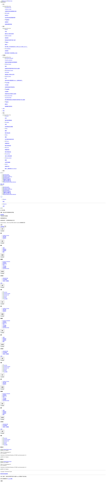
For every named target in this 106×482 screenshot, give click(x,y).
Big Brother (5, 263)
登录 (1, 184)
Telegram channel (7, 293)
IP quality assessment (6, 261)
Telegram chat (6, 294)
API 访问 (5, 298)
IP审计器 (4, 236)
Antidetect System (6, 235)
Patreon (5, 297)
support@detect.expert (7, 449)
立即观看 (2, 226)
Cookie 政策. (10, 478)
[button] (54, 5)
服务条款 (2, 473)
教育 (3, 251)
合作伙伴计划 (5, 278)
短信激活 (4, 249)
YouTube (5, 292)
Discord (5, 296)
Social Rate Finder (6, 268)
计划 (1, 283)
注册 (3, 184)
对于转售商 (5, 279)
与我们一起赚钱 (6, 280)
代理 (3, 247)
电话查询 (4, 262)
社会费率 (4, 267)
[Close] (3, 2)
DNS (3, 264)
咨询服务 (4, 250)
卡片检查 (4, 266)
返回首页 (2, 214)
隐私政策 (6, 473)
